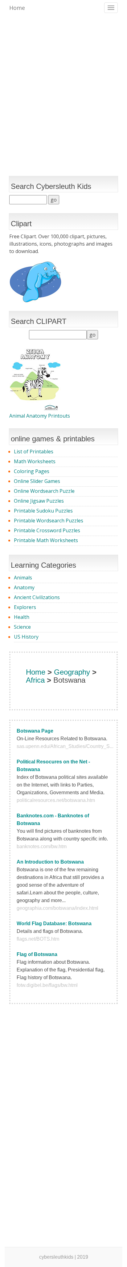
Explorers (25, 607)
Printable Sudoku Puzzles (43, 510)
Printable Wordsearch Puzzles (48, 520)
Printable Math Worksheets (46, 540)
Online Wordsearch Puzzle (44, 491)
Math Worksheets (34, 461)
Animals (23, 577)
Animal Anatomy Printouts (39, 415)
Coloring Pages (31, 471)
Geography (72, 672)
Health (21, 617)
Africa (35, 680)
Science (22, 626)
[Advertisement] (63, 85)
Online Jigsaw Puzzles (39, 500)
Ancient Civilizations (37, 597)
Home (17, 7)
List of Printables (33, 451)
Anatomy (24, 587)
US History (26, 636)
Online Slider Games (37, 481)
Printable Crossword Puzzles (47, 530)
